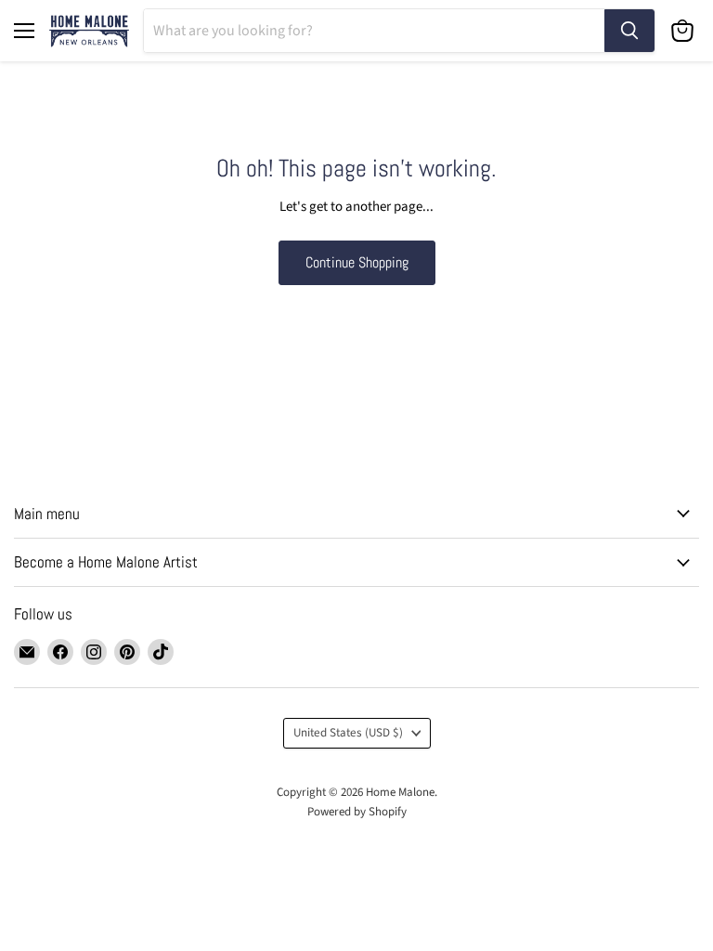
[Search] (629, 30)
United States (348, 732)
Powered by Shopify (357, 811)
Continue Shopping (356, 262)
